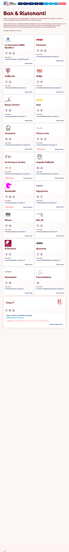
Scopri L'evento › (28, 207)
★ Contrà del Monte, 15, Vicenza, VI (46, 145)
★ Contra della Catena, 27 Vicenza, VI (47, 56)
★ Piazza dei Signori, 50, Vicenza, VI (46, 231)
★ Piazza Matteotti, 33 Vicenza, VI (46, 203)
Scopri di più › (29, 63)
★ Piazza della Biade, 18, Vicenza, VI (15, 88)
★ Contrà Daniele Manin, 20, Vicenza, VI (48, 260)
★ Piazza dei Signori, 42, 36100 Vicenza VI (17, 59)
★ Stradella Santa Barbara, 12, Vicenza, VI (48, 88)
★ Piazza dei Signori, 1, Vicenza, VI (15, 203)
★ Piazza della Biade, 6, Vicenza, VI (15, 116)
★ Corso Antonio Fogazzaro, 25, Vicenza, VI (17, 174)
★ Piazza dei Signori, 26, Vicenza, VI (15, 231)
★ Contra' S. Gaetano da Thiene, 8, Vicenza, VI (50, 289)
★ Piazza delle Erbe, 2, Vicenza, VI (15, 260)
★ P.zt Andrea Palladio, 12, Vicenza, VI (47, 174)
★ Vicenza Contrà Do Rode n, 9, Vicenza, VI (17, 145)
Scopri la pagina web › (56, 324)
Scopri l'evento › (59, 149)
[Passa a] (67, 3)
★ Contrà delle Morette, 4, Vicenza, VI (47, 116)
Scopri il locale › (59, 178)
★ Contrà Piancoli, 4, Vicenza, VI (14, 289)
